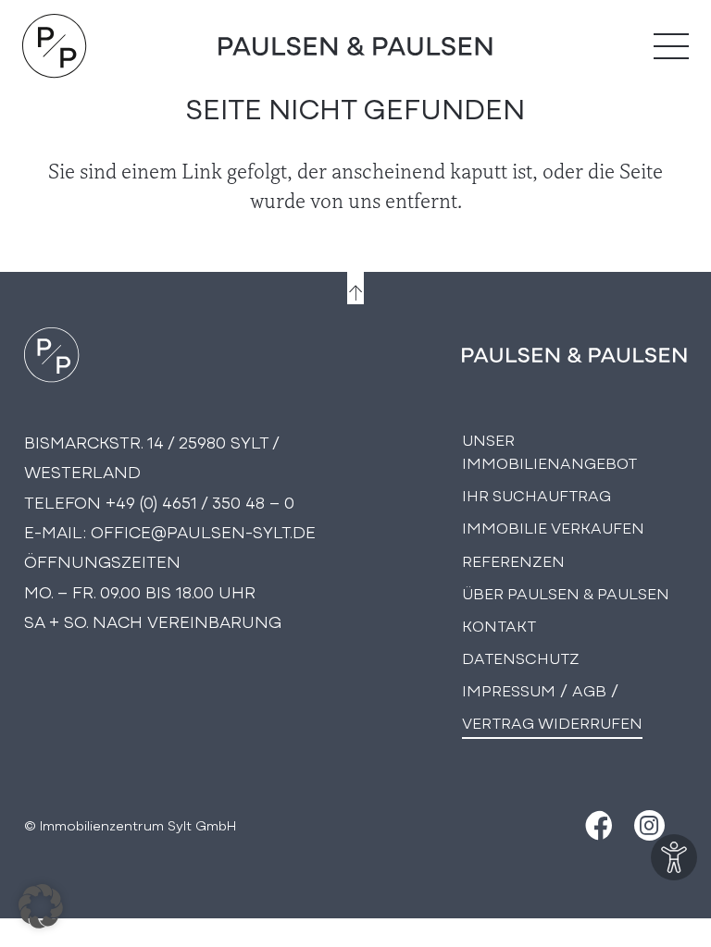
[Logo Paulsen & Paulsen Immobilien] (54, 46)
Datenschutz (521, 657)
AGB (589, 689)
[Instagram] (649, 825)
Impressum (508, 689)
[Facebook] (596, 825)
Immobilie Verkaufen (553, 526)
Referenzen (513, 560)
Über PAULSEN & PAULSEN (565, 592)
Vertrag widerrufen (552, 721)
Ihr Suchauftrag (536, 494)
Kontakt (499, 624)
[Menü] (671, 46)
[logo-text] (355, 46)
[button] (40, 906)
